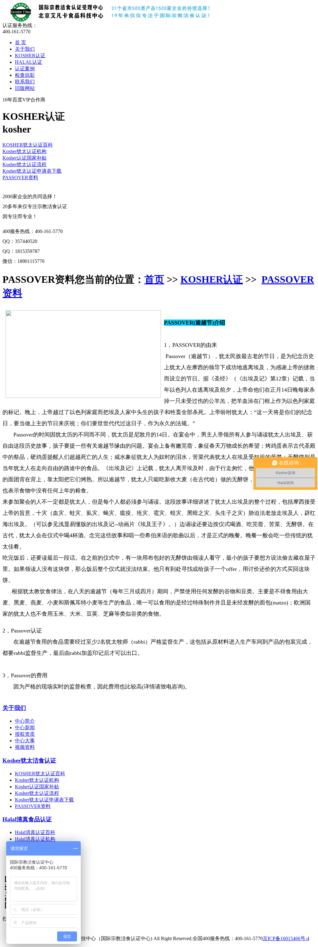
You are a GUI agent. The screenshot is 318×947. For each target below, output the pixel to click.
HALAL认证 (28, 62)
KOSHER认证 (30, 55)
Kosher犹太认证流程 (24, 164)
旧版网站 (25, 88)
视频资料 (25, 747)
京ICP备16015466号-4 (286, 938)
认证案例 (25, 68)
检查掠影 (25, 75)
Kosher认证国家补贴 (24, 158)
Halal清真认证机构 (35, 839)
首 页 (20, 42)
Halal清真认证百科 (35, 832)
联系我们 (25, 81)
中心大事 (25, 740)
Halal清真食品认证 (27, 819)
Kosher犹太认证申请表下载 (31, 171)
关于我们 (25, 49)
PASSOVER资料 (20, 177)
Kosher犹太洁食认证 (29, 760)
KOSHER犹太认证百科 (27, 144)
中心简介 (25, 721)
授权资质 (25, 734)
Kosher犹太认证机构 (24, 151)
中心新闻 (25, 727)
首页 (154, 279)
